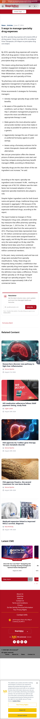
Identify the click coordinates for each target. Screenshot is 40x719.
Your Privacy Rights (20, 610)
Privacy (20, 605)
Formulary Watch (7, 323)
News (23, 654)
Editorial (20, 598)
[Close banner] (37, 2)
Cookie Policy (16, 701)
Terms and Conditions (20, 603)
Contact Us (20, 601)
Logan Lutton (9, 408)
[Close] (37, 683)
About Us (20, 594)
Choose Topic (18, 11)
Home (7, 654)
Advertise (20, 596)
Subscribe (30, 307)
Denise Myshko (9, 369)
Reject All (22, 710)
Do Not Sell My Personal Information (20, 607)
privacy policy (6, 312)
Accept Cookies (22, 715)
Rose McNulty (9, 526)
